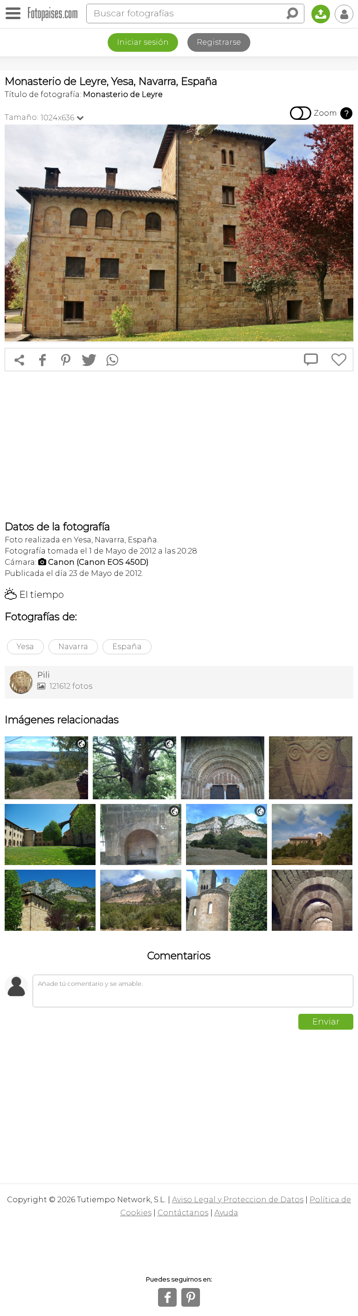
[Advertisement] (179, 446)
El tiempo (34, 594)
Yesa (25, 646)
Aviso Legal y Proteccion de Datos (237, 1199)
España (127, 646)
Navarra (73, 646)
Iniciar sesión (143, 42)
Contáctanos (183, 1212)
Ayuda (226, 1212)
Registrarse (219, 42)
